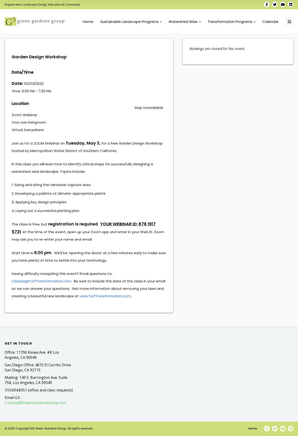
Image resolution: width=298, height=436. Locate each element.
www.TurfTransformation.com (105, 296)
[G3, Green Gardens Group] (34, 21)
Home (88, 21)
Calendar (270, 21)
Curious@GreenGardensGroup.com (35, 402)
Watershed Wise (183, 21)
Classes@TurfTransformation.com (41, 281)
